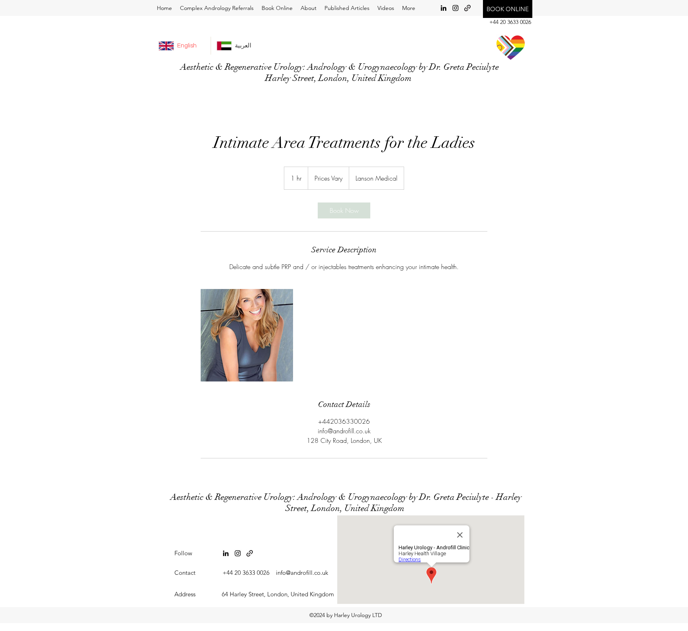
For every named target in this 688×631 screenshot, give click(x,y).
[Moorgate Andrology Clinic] (467, 8)
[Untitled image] (247, 335)
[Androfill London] (250, 553)
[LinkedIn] (444, 8)
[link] (344, 210)
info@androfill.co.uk (302, 572)
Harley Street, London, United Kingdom (403, 502)
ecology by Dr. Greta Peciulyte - (438, 496)
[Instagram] (455, 8)
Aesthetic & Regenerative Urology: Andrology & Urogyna (275, 496)
